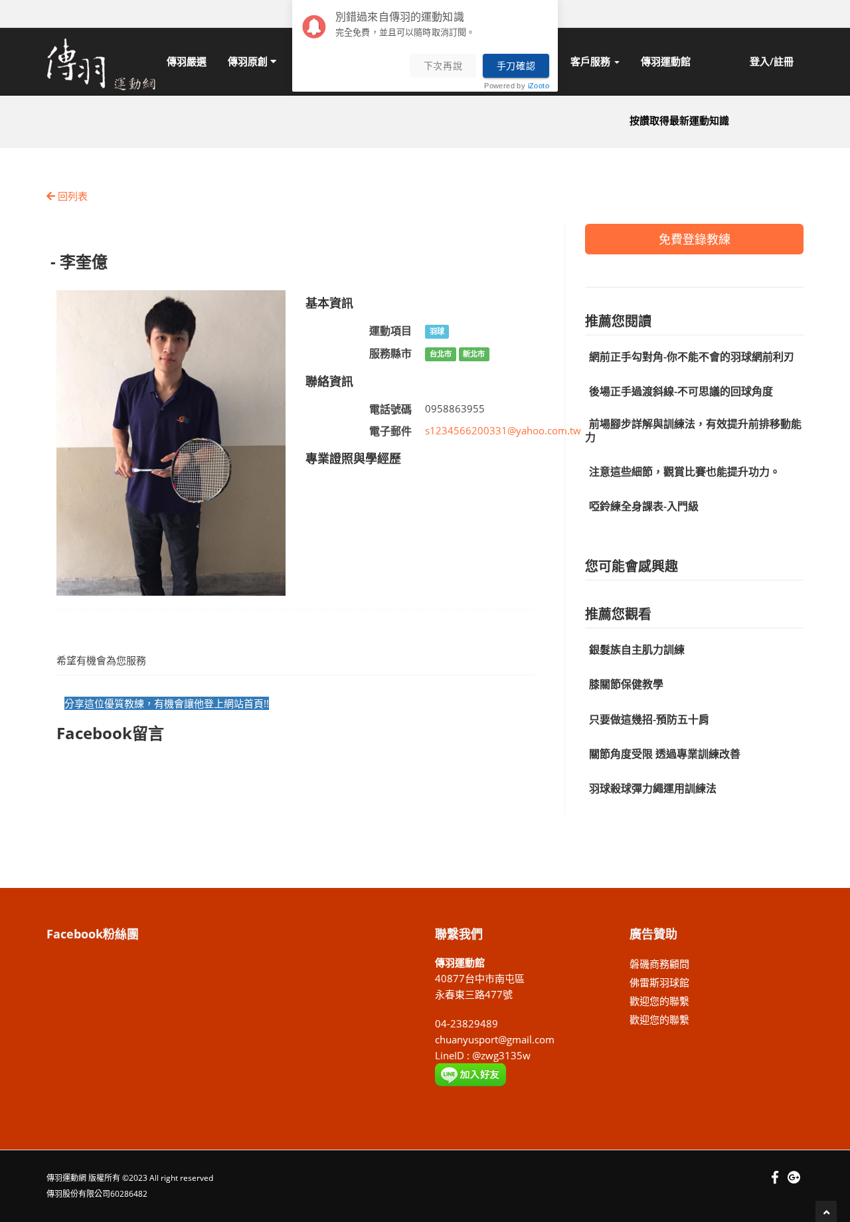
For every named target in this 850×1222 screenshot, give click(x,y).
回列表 (71, 196)
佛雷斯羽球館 (659, 982)
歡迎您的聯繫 (659, 1000)
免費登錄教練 (694, 239)
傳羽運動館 (666, 61)
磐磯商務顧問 (659, 963)
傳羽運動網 (66, 1177)
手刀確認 (516, 65)
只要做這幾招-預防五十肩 (649, 719)
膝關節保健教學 (626, 684)
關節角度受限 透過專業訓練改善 (664, 753)
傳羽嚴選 (187, 61)
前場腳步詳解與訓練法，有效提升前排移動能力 (693, 430)
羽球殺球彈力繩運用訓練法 (653, 788)
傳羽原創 (249, 61)
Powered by (516, 86)
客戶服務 (591, 61)
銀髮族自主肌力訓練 (637, 649)
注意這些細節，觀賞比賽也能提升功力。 (684, 471)
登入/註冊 (772, 61)
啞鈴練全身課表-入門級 (644, 506)
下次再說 (443, 65)
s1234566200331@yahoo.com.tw (503, 430)
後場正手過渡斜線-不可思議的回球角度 (681, 391)
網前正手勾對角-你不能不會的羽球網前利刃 (691, 356)
